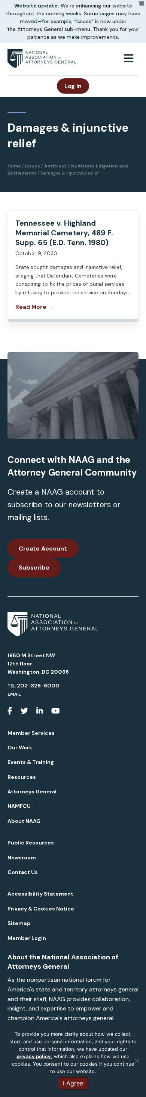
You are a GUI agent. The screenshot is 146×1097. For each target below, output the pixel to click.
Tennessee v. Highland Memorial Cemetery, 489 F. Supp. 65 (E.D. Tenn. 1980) (64, 232)
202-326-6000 (38, 685)
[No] (136, 1061)
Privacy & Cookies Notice (40, 908)
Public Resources (30, 842)
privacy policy (33, 1056)
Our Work (19, 747)
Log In (73, 86)
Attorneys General (32, 791)
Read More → (34, 307)
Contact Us (22, 872)
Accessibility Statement (40, 893)
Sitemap (18, 923)
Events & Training (30, 762)
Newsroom (21, 857)
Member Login (26, 938)
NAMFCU (19, 806)
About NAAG (23, 821)
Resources (21, 777)
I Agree (73, 1083)
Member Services (31, 733)
